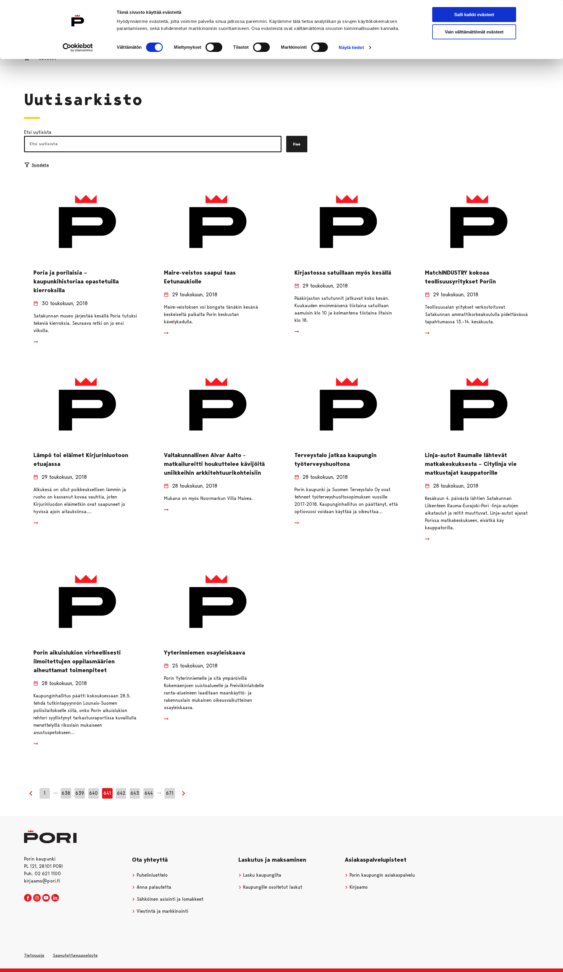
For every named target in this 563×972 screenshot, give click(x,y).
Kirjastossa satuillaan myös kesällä (342, 272)
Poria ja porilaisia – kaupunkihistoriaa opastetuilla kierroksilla (76, 281)
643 (134, 793)
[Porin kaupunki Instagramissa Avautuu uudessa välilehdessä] (37, 898)
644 (149, 793)
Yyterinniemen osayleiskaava (204, 652)
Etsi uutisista (37, 132)
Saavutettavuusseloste (75, 955)
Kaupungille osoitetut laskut (272, 887)
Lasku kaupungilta (261, 875)
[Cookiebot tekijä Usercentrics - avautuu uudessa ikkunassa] (78, 47)
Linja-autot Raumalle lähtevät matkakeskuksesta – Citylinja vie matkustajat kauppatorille (471, 464)
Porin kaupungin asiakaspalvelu (381, 875)
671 (169, 793)
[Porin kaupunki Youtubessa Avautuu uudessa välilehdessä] (46, 898)
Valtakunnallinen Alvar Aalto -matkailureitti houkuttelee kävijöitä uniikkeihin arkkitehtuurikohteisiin (214, 464)
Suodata (40, 165)
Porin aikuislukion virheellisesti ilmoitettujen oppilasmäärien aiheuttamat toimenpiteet (77, 661)
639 (79, 793)
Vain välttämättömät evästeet (474, 31)
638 (66, 793)
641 (107, 793)
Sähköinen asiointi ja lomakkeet (169, 899)
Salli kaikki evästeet (474, 14)
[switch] (214, 47)
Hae (297, 144)
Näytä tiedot (351, 47)
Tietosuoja (34, 955)
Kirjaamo (358, 887)
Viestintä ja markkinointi (161, 911)
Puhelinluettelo (151, 875)
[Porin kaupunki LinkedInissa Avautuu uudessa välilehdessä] (55, 898)
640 (93, 793)
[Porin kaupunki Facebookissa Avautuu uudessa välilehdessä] (28, 898)
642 (121, 793)
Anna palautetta (153, 887)
